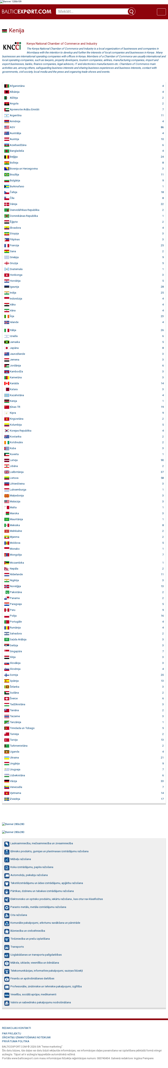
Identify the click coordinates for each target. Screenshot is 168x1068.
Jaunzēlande (17, 353)
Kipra (12, 412)
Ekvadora (15, 227)
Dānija (13, 204)
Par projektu (11, 1033)
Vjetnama (15, 793)
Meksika (14, 525)
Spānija (14, 680)
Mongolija (15, 554)
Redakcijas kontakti (16, 1028)
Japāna (14, 347)
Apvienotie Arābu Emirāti (24, 109)
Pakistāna (15, 592)
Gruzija (13, 263)
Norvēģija (15, 586)
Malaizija (14, 501)
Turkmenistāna (18, 745)
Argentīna (15, 115)
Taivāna (14, 710)
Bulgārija (14, 180)
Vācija (13, 781)
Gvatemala (16, 269)
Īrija (11, 316)
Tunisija (14, 734)
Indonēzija (15, 298)
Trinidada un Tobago (22, 728)
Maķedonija (16, 495)
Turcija (13, 739)
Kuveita (14, 454)
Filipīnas (14, 239)
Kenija (13, 400)
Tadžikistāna (17, 704)
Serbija (13, 645)
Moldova (14, 542)
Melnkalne (15, 530)
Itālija (12, 330)
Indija (12, 292)
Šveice (13, 698)
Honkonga (15, 274)
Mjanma (14, 536)
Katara (13, 389)
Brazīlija (14, 174)
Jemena (14, 359)
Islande (13, 322)
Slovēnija (14, 668)
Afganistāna (17, 85)
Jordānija (15, 365)
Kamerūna (15, 377)
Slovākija (14, 663)
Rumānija (15, 627)
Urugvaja (14, 769)
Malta (13, 507)
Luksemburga (17, 489)
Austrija (14, 139)
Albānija (14, 91)
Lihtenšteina (17, 483)
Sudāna (14, 692)
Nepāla (13, 568)
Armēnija (14, 121)
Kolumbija (15, 424)
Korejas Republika (20, 430)
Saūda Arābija (17, 639)
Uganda (14, 751)
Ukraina (14, 757)
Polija (13, 615)
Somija (13, 674)
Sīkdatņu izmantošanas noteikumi (26, 1037)
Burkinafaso (16, 186)
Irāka (12, 304)
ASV (12, 127)
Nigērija (14, 580)
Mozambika (16, 562)
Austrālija (15, 133)
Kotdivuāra (16, 442)
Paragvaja (15, 604)
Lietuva (13, 477)
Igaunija (14, 286)
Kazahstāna (16, 395)
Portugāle (15, 621)
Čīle (11, 198)
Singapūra (15, 651)
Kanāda (14, 383)
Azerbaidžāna (17, 145)
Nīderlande (16, 574)
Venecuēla (15, 787)
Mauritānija (16, 519)
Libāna (13, 466)
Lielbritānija (16, 472)
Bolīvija (13, 162)
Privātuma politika (15, 1041)
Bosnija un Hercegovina (23, 168)
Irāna (12, 310)
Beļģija (13, 156)
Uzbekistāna (17, 775)
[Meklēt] (131, 11)
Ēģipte (13, 221)
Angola (13, 103)
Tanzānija (15, 722)
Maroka (14, 513)
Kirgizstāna (16, 418)
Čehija (13, 192)
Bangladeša (16, 150)
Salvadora (15, 633)
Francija (14, 245)
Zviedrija (14, 798)
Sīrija (12, 657)
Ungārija (14, 763)
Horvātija (14, 280)
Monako (14, 548)
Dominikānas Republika (23, 215)
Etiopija (14, 233)
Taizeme (14, 716)
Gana (12, 251)
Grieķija (14, 257)
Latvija (13, 460)
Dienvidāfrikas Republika (24, 209)
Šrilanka (14, 686)
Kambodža (16, 371)
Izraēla (13, 336)
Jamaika (14, 342)
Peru (12, 609)
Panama (14, 598)
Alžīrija (13, 97)
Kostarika (15, 436)
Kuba (12, 448)
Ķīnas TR (14, 406)
